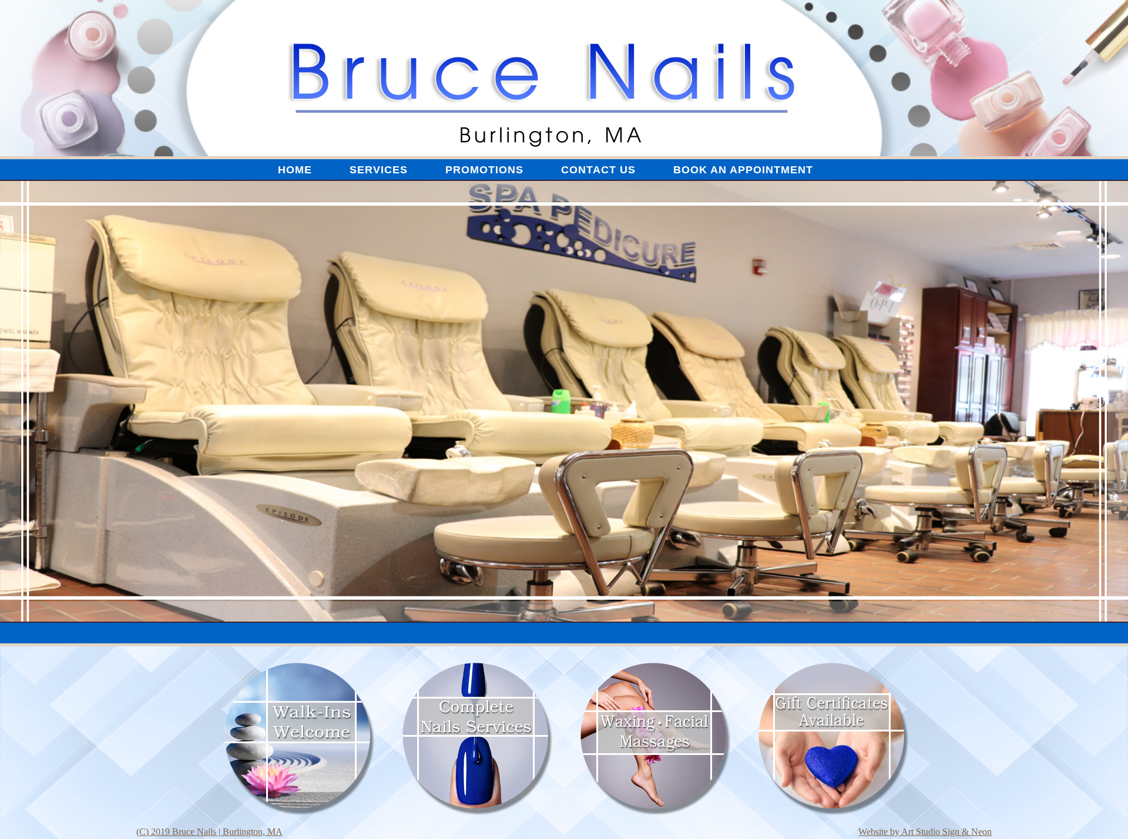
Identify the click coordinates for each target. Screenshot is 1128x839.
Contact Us (598, 170)
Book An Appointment (743, 170)
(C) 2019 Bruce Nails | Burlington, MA (209, 832)
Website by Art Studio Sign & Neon (925, 832)
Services (379, 170)
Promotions (484, 170)
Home (295, 170)
